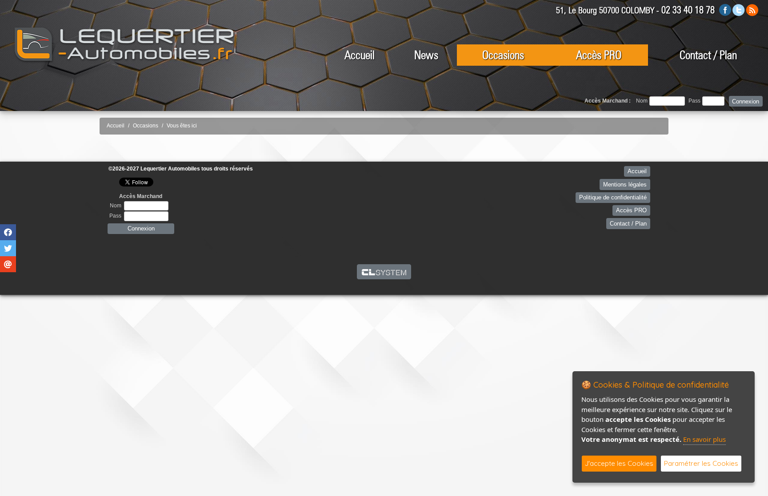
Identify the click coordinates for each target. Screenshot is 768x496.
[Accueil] (124, 44)
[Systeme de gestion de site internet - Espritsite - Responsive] (384, 271)
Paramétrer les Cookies (701, 463)
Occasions (503, 55)
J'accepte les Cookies (619, 463)
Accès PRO (598, 55)
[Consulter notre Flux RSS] (752, 9)
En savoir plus (704, 439)
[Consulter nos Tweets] (738, 9)
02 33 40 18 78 (688, 10)
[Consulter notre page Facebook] (725, 9)
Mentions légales (625, 184)
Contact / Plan (708, 55)
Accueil (359, 55)
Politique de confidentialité (613, 197)
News (426, 55)
